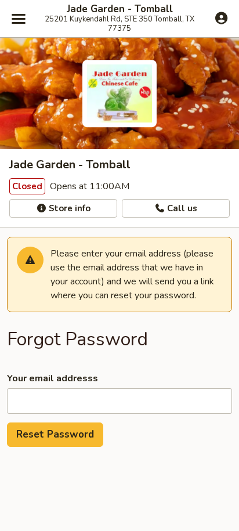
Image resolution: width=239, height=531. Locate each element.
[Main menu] (18, 18)
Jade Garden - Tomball (120, 9)
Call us (181, 208)
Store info (68, 208)
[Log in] (221, 18)
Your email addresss (52, 378)
